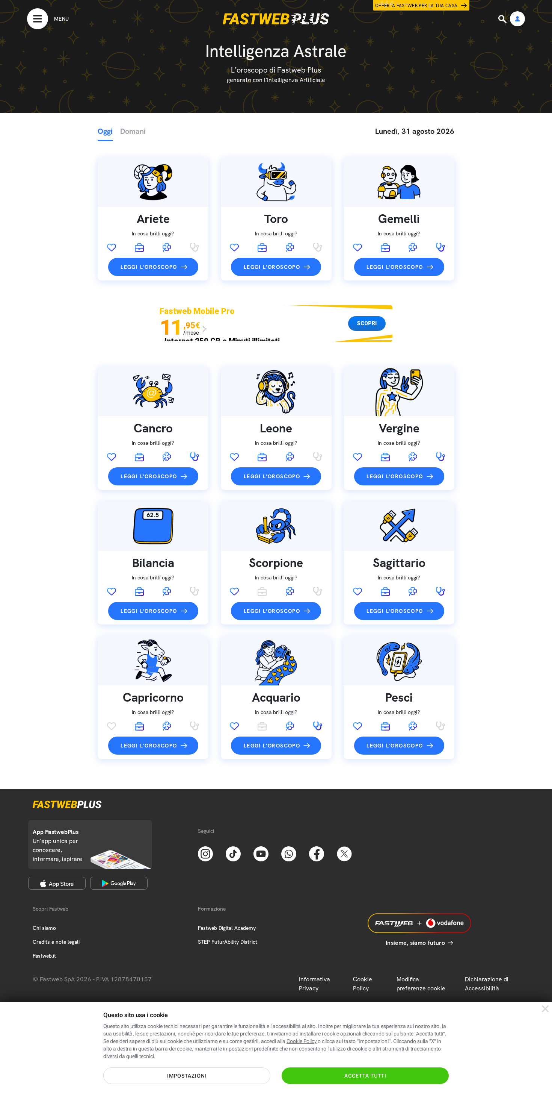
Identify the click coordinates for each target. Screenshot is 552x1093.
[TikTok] (233, 853)
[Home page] (276, 19)
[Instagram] (205, 853)
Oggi (105, 131)
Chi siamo (44, 928)
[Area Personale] (517, 19)
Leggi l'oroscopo (149, 267)
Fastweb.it (44, 955)
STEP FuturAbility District (227, 941)
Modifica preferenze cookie (421, 983)
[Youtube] (260, 853)
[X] (344, 853)
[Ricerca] (503, 19)
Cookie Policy (362, 983)
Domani (133, 131)
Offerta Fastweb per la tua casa (416, 6)
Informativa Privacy (314, 983)
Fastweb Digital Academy (227, 928)
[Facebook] (316, 853)
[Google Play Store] (119, 883)
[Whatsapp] (288, 853)
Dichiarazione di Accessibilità (486, 983)
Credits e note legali (56, 941)
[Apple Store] (57, 883)
